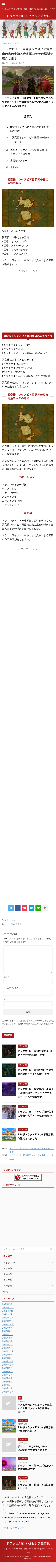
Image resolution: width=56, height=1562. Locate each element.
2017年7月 (7, 1375)
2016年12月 (8, 1391)
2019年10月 (8, 1324)
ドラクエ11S (10, 920)
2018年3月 (7, 1358)
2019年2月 (7, 1344)
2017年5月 (7, 1381)
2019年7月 (7, 1334)
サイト (6, 999)
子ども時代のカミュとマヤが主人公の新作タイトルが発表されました (35, 1408)
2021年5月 (7, 1304)
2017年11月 (7, 1361)
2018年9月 (7, 1354)
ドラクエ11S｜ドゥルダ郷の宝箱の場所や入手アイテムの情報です (36, 1115)
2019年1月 (7, 1348)
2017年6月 (7, 1378)
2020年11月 (8, 1307)
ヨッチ (7, 924)
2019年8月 (7, 1331)
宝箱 (13, 924)
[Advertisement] (28, 301)
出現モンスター (18, 160)
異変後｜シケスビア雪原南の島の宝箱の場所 (29, 128)
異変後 (18, 924)
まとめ (14, 167)
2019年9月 (7, 1327)
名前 (6, 977)
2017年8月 (7, 1371)
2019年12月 (8, 1317)
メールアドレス (10, 988)
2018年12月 (8, 1351)
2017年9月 (7, 1368)
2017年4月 (7, 1385)
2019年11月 (7, 1321)
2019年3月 (7, 1341)
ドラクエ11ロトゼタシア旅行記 (28, 16)
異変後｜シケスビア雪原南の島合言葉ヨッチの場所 (28, 151)
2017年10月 (8, 1364)
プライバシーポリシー (13, 1527)
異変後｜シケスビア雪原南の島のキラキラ (30, 139)
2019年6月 (7, 1338)
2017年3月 (7, 1388)
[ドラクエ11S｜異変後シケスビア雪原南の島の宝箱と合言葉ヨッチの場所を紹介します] (31, 908)
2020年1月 (7, 1314)
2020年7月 (7, 1311)
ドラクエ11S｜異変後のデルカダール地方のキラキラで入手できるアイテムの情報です (36, 1092)
